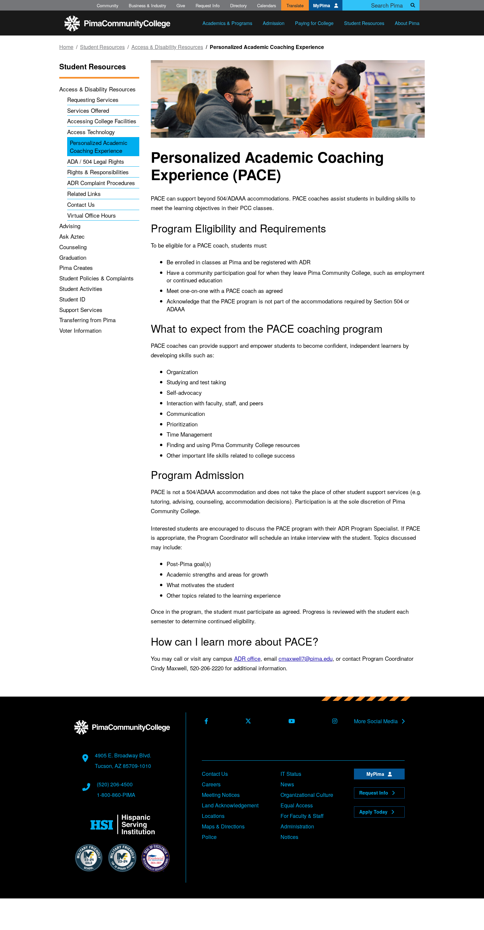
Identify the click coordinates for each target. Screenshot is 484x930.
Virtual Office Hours (91, 215)
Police (209, 837)
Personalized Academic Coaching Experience (98, 146)
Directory (238, 5)
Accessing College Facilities (101, 121)
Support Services (80, 309)
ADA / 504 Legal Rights (95, 161)
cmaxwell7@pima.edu (306, 658)
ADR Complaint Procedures (101, 183)
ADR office (247, 658)
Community (107, 5)
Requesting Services (93, 99)
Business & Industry (147, 5)
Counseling (73, 247)
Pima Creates (76, 267)
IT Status (291, 773)
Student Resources (102, 47)
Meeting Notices (221, 795)
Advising (69, 226)
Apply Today (374, 811)
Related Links (84, 193)
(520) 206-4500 (115, 784)
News (287, 784)
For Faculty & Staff (302, 816)
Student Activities (80, 288)
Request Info (208, 5)
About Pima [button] (407, 22)
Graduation (72, 257)
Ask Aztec (72, 236)
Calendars (266, 5)
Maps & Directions (223, 826)
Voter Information (80, 330)
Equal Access (297, 805)
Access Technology (91, 132)
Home (66, 47)
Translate (295, 5)
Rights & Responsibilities (98, 172)
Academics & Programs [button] (227, 22)
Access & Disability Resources (167, 47)
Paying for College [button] (314, 22)
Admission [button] (273, 22)
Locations (213, 816)
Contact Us (81, 204)
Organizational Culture (307, 795)
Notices (289, 837)
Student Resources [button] (364, 22)
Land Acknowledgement (230, 805)
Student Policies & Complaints (96, 278)
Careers (211, 784)
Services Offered (88, 110)
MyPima (322, 5)
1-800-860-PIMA (116, 795)
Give (180, 5)
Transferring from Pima (87, 320)
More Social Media (376, 721)
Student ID (72, 299)
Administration (297, 826)
